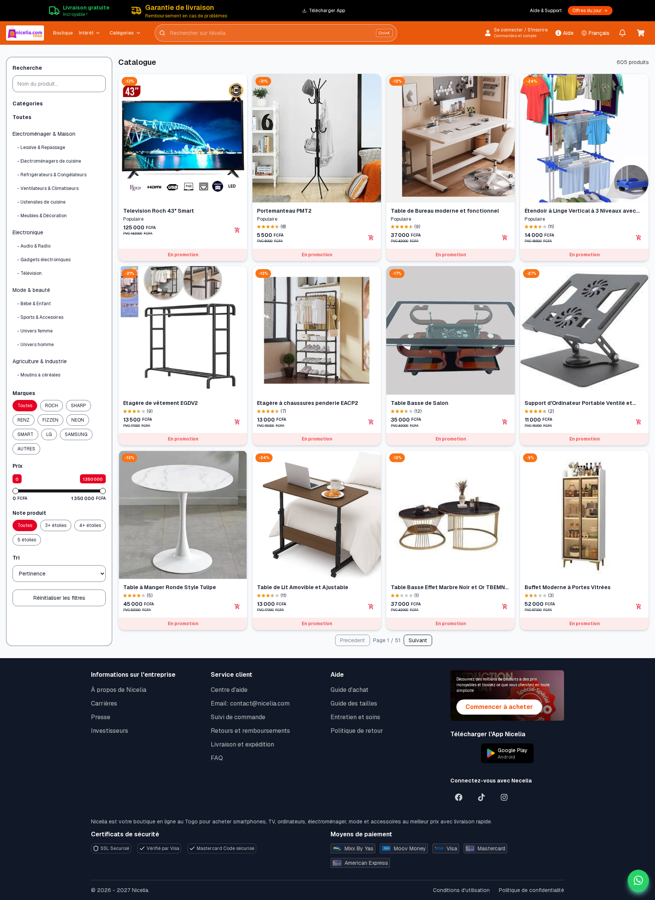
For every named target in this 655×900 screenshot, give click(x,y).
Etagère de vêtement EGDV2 (160, 403)
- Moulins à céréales (38, 375)
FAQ (217, 758)
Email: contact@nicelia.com (250, 703)
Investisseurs (109, 731)
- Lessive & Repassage (41, 147)
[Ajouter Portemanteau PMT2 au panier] (371, 237)
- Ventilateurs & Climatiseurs (47, 188)
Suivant (418, 640)
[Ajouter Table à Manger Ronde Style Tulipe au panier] (237, 606)
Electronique (28, 232)
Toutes (22, 117)
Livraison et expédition (242, 744)
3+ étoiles (55, 525)
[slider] (16, 491)
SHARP (78, 406)
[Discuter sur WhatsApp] (638, 880)
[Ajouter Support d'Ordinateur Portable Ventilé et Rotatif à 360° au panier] (638, 422)
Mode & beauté (31, 290)
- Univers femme (35, 331)
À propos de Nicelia (118, 690)
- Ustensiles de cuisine (41, 202)
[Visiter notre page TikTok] (481, 797)
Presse (100, 717)
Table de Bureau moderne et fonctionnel (445, 210)
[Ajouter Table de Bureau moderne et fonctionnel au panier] (505, 237)
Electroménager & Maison (44, 133)
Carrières (104, 703)
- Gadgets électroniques (44, 260)
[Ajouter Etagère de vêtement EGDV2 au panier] (237, 422)
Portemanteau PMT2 (284, 210)
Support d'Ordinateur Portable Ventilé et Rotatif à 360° (578, 403)
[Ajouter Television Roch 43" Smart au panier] (237, 230)
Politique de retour (357, 731)
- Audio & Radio (33, 246)
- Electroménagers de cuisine (49, 161)
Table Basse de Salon (419, 403)
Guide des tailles (354, 703)
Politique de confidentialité (531, 890)
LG (49, 434)
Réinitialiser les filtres (59, 597)
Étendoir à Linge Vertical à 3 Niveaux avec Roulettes (580, 211)
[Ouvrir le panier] (640, 33)
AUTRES (26, 449)
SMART (25, 434)
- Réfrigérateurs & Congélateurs (51, 175)
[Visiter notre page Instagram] (504, 797)
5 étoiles (26, 540)
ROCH (51, 406)
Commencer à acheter (499, 707)
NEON (77, 420)
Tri (16, 557)
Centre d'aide (229, 690)
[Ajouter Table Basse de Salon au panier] (505, 422)
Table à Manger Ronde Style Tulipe (169, 587)
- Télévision (29, 273)
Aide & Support (546, 11)
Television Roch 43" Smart (158, 210)
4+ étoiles (90, 525)
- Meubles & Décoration (42, 216)
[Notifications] (622, 33)
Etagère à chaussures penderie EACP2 (307, 403)
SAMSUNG (76, 434)
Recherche (27, 67)
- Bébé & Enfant (34, 304)
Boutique (63, 33)
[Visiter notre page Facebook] (458, 797)
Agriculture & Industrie (40, 361)
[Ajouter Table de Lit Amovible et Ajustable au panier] (371, 606)
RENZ (23, 420)
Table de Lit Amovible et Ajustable (302, 587)
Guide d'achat (349, 690)
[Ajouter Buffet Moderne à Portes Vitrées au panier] (638, 606)
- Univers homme (35, 345)
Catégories (121, 33)
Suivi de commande (238, 717)
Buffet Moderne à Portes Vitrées (568, 587)
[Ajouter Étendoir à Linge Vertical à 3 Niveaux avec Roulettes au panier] (638, 237)
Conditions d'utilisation (461, 890)
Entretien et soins (355, 717)
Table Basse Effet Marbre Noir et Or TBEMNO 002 (450, 587)
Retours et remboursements (250, 731)
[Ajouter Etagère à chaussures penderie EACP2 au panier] (371, 422)
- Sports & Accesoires (40, 317)
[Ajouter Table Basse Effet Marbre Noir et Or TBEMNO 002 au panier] (505, 606)
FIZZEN (50, 420)
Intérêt (86, 33)
